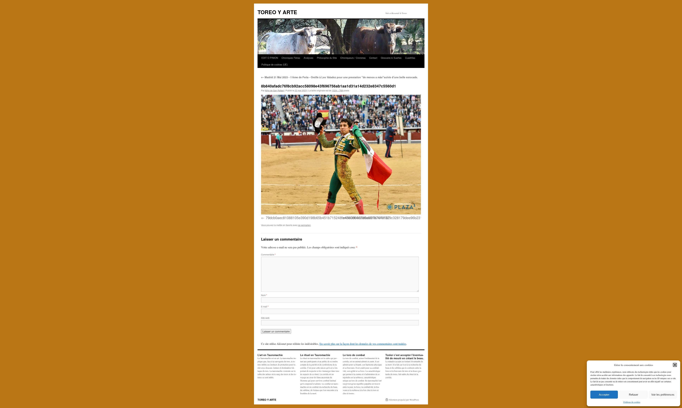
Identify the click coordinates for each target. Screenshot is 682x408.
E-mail (265, 306)
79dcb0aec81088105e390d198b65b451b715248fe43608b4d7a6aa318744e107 (327, 217)
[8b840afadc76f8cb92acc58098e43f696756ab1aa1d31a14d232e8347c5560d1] (341, 154)
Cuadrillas (410, 57)
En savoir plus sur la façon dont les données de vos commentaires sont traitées (363, 344)
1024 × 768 (337, 90)
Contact (373, 57)
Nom (264, 295)
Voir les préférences (662, 394)
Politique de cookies (631, 402)
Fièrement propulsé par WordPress (404, 399)
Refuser (633, 394)
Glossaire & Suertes (391, 57)
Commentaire (268, 254)
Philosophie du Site (327, 57)
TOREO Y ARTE (277, 12)
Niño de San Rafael (274, 90)
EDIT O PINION (269, 57)
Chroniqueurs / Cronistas (353, 57)
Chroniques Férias (291, 57)
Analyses (308, 57)
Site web (265, 317)
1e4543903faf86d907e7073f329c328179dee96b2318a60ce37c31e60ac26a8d (402, 217)
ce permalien (304, 225)
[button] (675, 365)
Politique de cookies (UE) (274, 64)
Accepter (604, 394)
